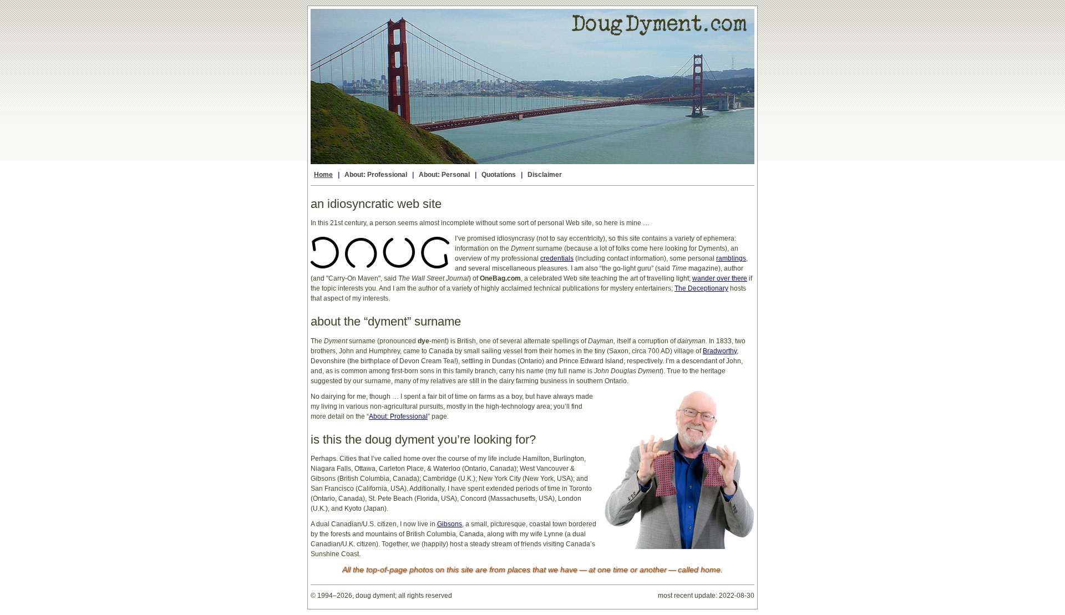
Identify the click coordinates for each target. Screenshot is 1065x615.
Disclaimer (545, 175)
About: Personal (444, 175)
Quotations (498, 175)
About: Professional (375, 175)
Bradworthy (720, 351)
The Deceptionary (701, 288)
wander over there (719, 278)
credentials (557, 258)
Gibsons (449, 524)
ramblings (731, 258)
